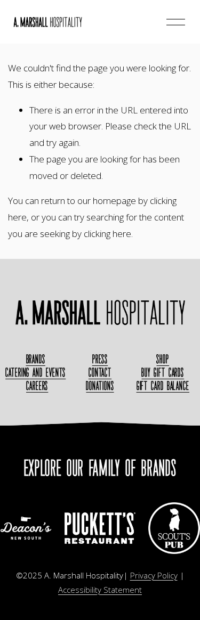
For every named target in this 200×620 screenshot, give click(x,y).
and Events (35, 372)
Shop (162, 359)
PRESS (100, 359)
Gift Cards (162, 372)
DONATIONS (100, 385)
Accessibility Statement (100, 589)
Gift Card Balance (163, 385)
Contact (100, 372)
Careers (37, 385)
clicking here (107, 233)
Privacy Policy (154, 575)
